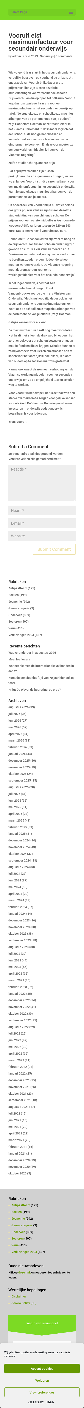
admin (16, 56)
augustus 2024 (18, 867)
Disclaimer (18, 1296)
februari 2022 (17, 1066)
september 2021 (19, 1100)
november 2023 (19, 927)
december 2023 (19, 920)
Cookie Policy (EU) (23, 1303)
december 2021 (19, 1080)
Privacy (50, 1401)
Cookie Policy (36, 1401)
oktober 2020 (17, 1173)
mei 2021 (14, 1127)
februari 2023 (17, 987)
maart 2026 (16, 740)
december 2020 (19, 1160)
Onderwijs (47, 56)
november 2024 (19, 847)
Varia (12, 628)
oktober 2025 (17, 773)
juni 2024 (14, 880)
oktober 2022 (17, 1013)
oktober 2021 (17, 1093)
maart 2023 (16, 980)
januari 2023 (17, 993)
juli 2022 (14, 1033)
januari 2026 (17, 754)
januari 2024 (17, 913)
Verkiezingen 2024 (21, 635)
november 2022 (19, 1007)
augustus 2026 (18, 707)
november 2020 (19, 1166)
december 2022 (19, 1000)
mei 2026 (14, 727)
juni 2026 (14, 720)
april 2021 (15, 1133)
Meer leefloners (19, 659)
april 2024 (15, 893)
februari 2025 (17, 827)
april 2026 (15, 734)
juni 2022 (14, 1040)
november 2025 (19, 767)
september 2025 (19, 780)
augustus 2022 (18, 1027)
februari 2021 (17, 1147)
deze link (24, 1272)
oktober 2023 (17, 933)
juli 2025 (14, 794)
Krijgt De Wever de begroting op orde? (34, 689)
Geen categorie (19, 608)
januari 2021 (17, 1153)
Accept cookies (42, 1369)
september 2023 (19, 940)
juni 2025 (14, 800)
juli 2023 (14, 953)
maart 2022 (16, 1060)
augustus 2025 (18, 787)
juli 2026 (14, 714)
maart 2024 (16, 900)
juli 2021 (14, 1113)
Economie (15, 601)
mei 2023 (14, 967)
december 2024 (19, 840)
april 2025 (15, 813)
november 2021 (19, 1087)
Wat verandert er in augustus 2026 (32, 652)
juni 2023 (14, 960)
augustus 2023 (18, 947)
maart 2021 (16, 1140)
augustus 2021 (18, 1106)
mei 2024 (14, 887)
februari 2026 (17, 747)
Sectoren (14, 621)
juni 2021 (14, 1120)
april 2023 (15, 973)
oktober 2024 (17, 853)
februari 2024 (17, 907)
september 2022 (19, 1020)
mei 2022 (14, 1047)
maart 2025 (16, 820)
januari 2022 (17, 1073)
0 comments (64, 56)
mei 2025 (14, 807)
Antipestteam (17, 588)
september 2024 (19, 860)
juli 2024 (14, 873)
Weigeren (42, 1380)
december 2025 (19, 760)
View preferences (42, 1392)
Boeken (13, 595)
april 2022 (15, 1053)
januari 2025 (17, 833)
